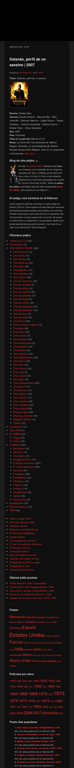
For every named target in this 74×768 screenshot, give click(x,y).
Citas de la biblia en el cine (22, 555)
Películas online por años (22, 522)
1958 (12, 686)
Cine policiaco (20, 390)
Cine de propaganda (23, 306)
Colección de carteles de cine (24, 558)
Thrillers (17, 423)
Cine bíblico (19, 455)
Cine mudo (18, 372)
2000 (56, 707)
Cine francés (19, 350)
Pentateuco (19, 481)
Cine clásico (19, 277)
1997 (51, 707)
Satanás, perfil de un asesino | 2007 (27, 61)
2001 (60, 707)
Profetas (17, 488)
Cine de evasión (21, 291)
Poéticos (17, 485)
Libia (49, 649)
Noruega (37, 655)
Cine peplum (19, 386)
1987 (12, 707)
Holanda (33, 642)
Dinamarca (15, 628)
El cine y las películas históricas (25, 544)
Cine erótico (19, 331)
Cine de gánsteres (22, 295)
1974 (13, 700)
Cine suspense (20, 401)
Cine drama (19, 321)
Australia (41, 617)
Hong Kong (42, 642)
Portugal (57, 655)
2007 (37, 712)
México (28, 654)
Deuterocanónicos (22, 459)
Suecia (51, 661)
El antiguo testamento (24, 463)
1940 (24, 681)
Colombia (39, 622)
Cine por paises (17, 536)
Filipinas (56, 635)
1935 (12, 681)
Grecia (26, 642)
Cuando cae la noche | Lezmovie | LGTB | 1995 (32, 598)
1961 (31, 686)
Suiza (59, 661)
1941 (29, 681)
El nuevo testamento (23, 466)
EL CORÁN (15, 434)
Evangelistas (19, 477)
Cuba (53, 622)
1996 (45, 707)
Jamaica (28, 649)
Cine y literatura (21, 404)
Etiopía (48, 636)
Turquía (12, 666)
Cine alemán (19, 259)
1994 (30, 707)
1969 (33, 693)
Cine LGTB (14, 430)
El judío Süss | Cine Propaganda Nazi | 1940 (31, 587)
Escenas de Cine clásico (21, 569)
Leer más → (30, 153)
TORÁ (12, 510)
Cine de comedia (21, 284)
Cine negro (18, 379)
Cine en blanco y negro (24, 324)
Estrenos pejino (21, 412)
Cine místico (19, 368)
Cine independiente (22, 357)
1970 (42, 693)
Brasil (56, 617)
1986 (58, 700)
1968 (22, 693)
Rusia (35, 661)
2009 (54, 712)
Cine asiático (15, 244)
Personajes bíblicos (19, 551)
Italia (19, 649)
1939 (18, 681)
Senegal (43, 661)
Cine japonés (15, 426)
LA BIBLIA (14, 444)
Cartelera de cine (17, 240)
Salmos (17, 495)
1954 (43, 680)
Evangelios (18, 474)
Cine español (19, 335)
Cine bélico (18, 266)
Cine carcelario (20, 273)
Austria (50, 617)
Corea (47, 622)
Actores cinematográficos (22, 533)
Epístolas (18, 470)
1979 (45, 700)
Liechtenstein (15, 655)
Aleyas (16, 437)
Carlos (40, 72)
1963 (45, 686)
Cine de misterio (21, 302)
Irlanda (58, 642)
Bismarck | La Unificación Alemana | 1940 (30, 594)
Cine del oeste (20, 317)
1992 (24, 707)
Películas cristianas (23, 415)
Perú (43, 655)
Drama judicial (20, 408)
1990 (18, 707)
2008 (45, 712)
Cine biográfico (20, 270)
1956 (58, 681)
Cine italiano (19, 361)
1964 (51, 686)
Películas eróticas (18, 506)
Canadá (29, 622)
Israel (11, 649)
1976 (31, 700)
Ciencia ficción (20, 251)
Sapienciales (19, 499)
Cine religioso (20, 393)
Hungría (51, 642)
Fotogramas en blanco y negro (24, 562)
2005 (19, 713)
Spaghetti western (22, 419)
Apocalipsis (19, 448)
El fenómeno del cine (19, 547)
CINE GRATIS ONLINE (21, 248)
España (29, 627)
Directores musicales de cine (23, 529)
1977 (38, 701)
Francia (16, 642)
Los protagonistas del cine (22, 540)
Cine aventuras (20, 262)
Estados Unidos (27, 634)
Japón (37, 649)
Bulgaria (12, 622)
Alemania (17, 616)
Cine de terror (20, 313)
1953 (36, 681)
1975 (22, 700)
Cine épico (18, 328)
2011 (60, 713)
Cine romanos (20, 397)
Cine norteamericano (23, 383)
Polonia (49, 655)
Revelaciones (20, 492)
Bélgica (20, 621)
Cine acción (19, 255)
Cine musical (19, 375)
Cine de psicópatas (22, 310)
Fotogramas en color (19, 566)
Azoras (16, 441)
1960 (25, 686)
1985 (52, 701)
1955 (51, 681)
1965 (58, 686)
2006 (28, 712)
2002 (12, 713)
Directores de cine (18, 525)
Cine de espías (20, 288)
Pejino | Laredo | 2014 (20, 518)
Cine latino (18, 364)
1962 (38, 686)
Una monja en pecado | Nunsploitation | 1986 (31, 590)
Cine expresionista (22, 343)
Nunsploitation (16, 503)
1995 (37, 706)
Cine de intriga (20, 299)
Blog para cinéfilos (34, 165)
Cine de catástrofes (23, 281)
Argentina (31, 617)
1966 (13, 693)
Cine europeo (19, 339)
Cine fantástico (20, 346)
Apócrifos (18, 452)
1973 (59, 693)
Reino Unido (20, 660)
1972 (50, 694)
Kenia (44, 649)
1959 (19, 686)
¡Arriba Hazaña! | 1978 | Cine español (27, 583)
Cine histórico (20, 353)
